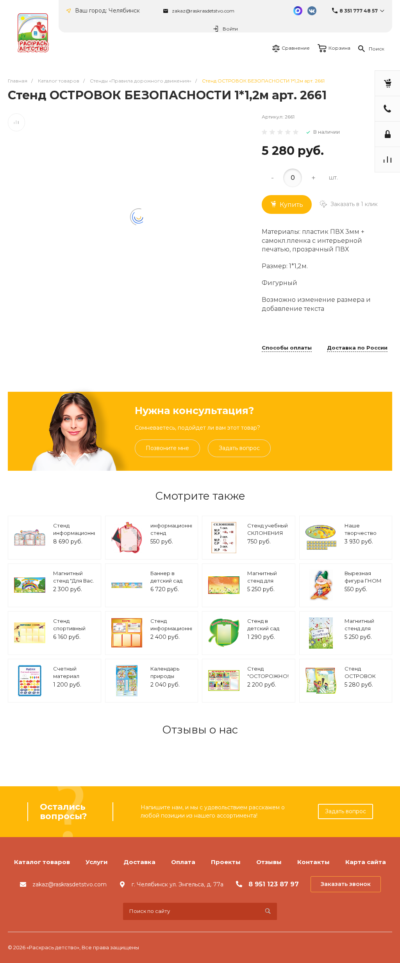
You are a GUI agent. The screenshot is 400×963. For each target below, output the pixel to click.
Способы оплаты (287, 348)
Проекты (226, 862)
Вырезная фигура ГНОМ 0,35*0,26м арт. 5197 (364, 584)
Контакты (313, 862)
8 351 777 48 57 (358, 11)
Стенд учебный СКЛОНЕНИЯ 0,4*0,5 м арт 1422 (267, 537)
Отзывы (269, 862)
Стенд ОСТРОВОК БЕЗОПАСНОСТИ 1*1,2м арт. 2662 (368, 680)
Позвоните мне (167, 448)
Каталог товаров (42, 862)
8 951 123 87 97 (273, 884)
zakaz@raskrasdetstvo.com (203, 11)
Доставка (139, 862)
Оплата (183, 862)
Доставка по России (357, 348)
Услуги (97, 862)
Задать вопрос (239, 448)
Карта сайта (365, 862)
